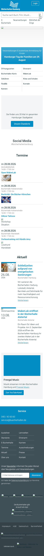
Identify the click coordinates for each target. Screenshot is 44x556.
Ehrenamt (27, 69)
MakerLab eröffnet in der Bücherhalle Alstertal (28, 314)
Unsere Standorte (22, 123)
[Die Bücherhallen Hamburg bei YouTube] (38, 496)
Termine (22, 155)
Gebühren (5, 79)
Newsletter (11, 466)
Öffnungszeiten (7, 69)
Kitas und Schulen (30, 79)
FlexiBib (4, 84)
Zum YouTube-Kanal (14, 392)
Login (35, 3)
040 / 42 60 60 (8, 416)
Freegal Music (22, 387)
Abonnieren (36, 475)
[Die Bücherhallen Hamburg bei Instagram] (7, 496)
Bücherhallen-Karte (9, 74)
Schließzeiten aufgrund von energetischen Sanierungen (25, 270)
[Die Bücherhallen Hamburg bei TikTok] (17, 496)
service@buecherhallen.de (13, 420)
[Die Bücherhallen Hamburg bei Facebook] (27, 496)
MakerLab (27, 74)
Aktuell (22, 257)
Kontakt (26, 84)
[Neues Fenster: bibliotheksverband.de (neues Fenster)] (22, 537)
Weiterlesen (23, 300)
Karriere (4, 89)
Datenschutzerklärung (20, 480)
